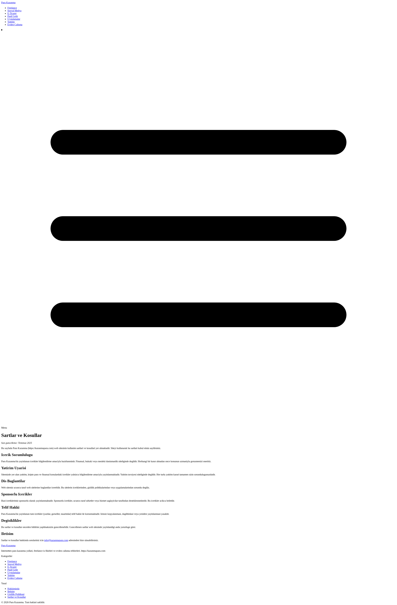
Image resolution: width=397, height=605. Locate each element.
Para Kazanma (8, 2)
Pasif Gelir (12, 16)
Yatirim (11, 21)
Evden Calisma (14, 24)
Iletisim (11, 591)
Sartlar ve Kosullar (16, 597)
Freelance (12, 8)
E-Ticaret (11, 13)
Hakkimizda (13, 588)
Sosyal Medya (14, 10)
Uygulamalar (13, 19)
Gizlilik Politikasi (15, 594)
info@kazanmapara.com (56, 540)
